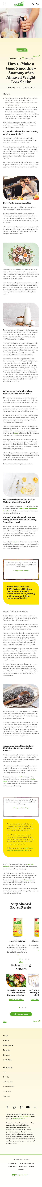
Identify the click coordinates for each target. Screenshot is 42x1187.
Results (6, 1050)
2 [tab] (23, 959)
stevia (16, 433)
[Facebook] (7, 1110)
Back (4, 1021)
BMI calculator (8, 1082)
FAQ (4, 1072)
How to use (8, 1045)
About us (7, 1059)
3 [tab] (26, 959)
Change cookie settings (21, 571)
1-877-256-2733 (25, 1116)
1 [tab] (20, 959)
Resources (8, 1067)
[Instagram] (14, 1110)
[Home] (19, 6)
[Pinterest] (21, 1110)
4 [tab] (29, 959)
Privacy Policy (12, 1163)
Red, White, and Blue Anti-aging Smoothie (20, 849)
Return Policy (12, 1166)
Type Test (6, 1077)
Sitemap (21, 1170)
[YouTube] (28, 1110)
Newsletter (6, 1096)
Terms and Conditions (27, 1163)
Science (7, 1055)
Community (7, 1091)
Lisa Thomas (22, 777)
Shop (5, 1035)
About (6, 1040)
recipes (14, 542)
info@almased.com (18, 1119)
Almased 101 (21, 50)
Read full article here (16, 999)
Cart (37, 4)
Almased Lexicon (8, 1086)
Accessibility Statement (26, 1166)
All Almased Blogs (21, 1014)
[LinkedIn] (35, 1110)
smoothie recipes (26, 880)
